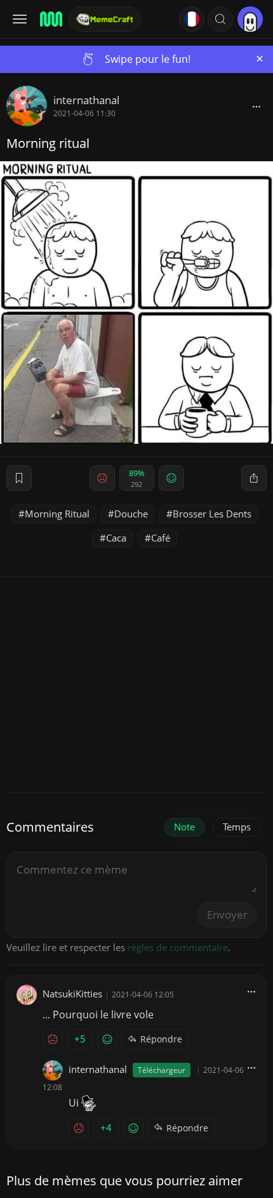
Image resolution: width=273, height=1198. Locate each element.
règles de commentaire (178, 947)
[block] (256, 106)
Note (184, 826)
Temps (237, 826)
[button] (220, 19)
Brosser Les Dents (212, 513)
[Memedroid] (50, 19)
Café (160, 537)
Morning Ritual (57, 513)
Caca (116, 537)
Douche (131, 513)
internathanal (86, 100)
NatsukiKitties (72, 993)
